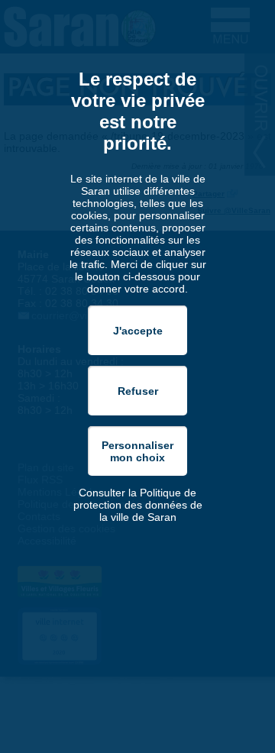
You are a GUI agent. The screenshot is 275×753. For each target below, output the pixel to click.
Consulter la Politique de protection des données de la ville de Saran (137, 504)
